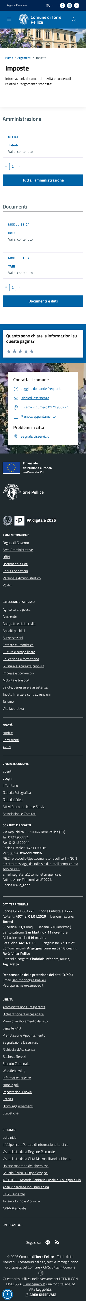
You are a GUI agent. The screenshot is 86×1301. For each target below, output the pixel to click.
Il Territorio (10, 785)
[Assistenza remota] (41, 1272)
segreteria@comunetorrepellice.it (36, 874)
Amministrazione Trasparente (24, 1007)
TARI (11, 266)
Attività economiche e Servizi (24, 806)
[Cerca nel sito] (74, 19)
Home (9, 57)
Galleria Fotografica (17, 792)
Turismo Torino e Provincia (21, 1201)
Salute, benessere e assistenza (25, 687)
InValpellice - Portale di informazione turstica (35, 1144)
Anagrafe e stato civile (19, 623)
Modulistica (19, 224)
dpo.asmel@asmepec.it (26, 985)
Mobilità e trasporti (16, 680)
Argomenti (24, 57)
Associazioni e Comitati (19, 813)
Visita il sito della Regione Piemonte (29, 1151)
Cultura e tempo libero (19, 651)
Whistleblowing (14, 1070)
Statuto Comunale (16, 1063)
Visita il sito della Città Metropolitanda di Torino (37, 1158)
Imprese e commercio (18, 673)
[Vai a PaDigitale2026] (29, 520)
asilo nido (9, 1137)
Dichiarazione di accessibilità (23, 1014)
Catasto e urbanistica (18, 644)
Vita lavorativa (13, 708)
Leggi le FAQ (12, 1028)
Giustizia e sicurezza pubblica (23, 666)
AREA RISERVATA (43, 1294)
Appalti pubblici (14, 630)
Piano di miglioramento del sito (25, 1021)
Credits (8, 1099)
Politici (7, 585)
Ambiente (10, 616)
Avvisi (7, 747)
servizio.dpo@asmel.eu (29, 980)
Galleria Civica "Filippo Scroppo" (25, 1172)
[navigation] (8, 19)
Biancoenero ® (34, 1284)
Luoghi (7, 778)
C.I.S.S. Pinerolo (14, 1194)
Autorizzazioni (13, 637)
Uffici (13, 136)
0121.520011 (19, 842)
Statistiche (11, 1113)
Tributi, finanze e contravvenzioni (26, 694)
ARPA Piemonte (14, 1208)
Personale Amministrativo (22, 578)
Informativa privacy (17, 1077)
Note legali (11, 1084)
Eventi (7, 771)
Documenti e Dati (15, 563)
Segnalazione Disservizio (20, 1042)
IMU (11, 232)
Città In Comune (63, 1267)
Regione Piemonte (17, 5)
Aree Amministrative (18, 549)
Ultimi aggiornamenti (18, 1106)
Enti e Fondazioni (15, 571)
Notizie (8, 732)
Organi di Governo (16, 542)
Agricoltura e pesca (16, 609)
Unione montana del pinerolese (26, 1165)
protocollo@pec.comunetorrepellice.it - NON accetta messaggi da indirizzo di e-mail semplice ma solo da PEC (40, 864)
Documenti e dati (43, 301)
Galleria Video (12, 799)
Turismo (8, 701)
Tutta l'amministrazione (43, 180)
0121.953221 (18, 837)
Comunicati (11, 739)
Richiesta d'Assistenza (19, 1049)
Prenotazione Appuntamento (24, 1035)
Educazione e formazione (21, 659)
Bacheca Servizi (14, 1056)
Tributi (13, 145)
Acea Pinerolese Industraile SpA (26, 1187)
